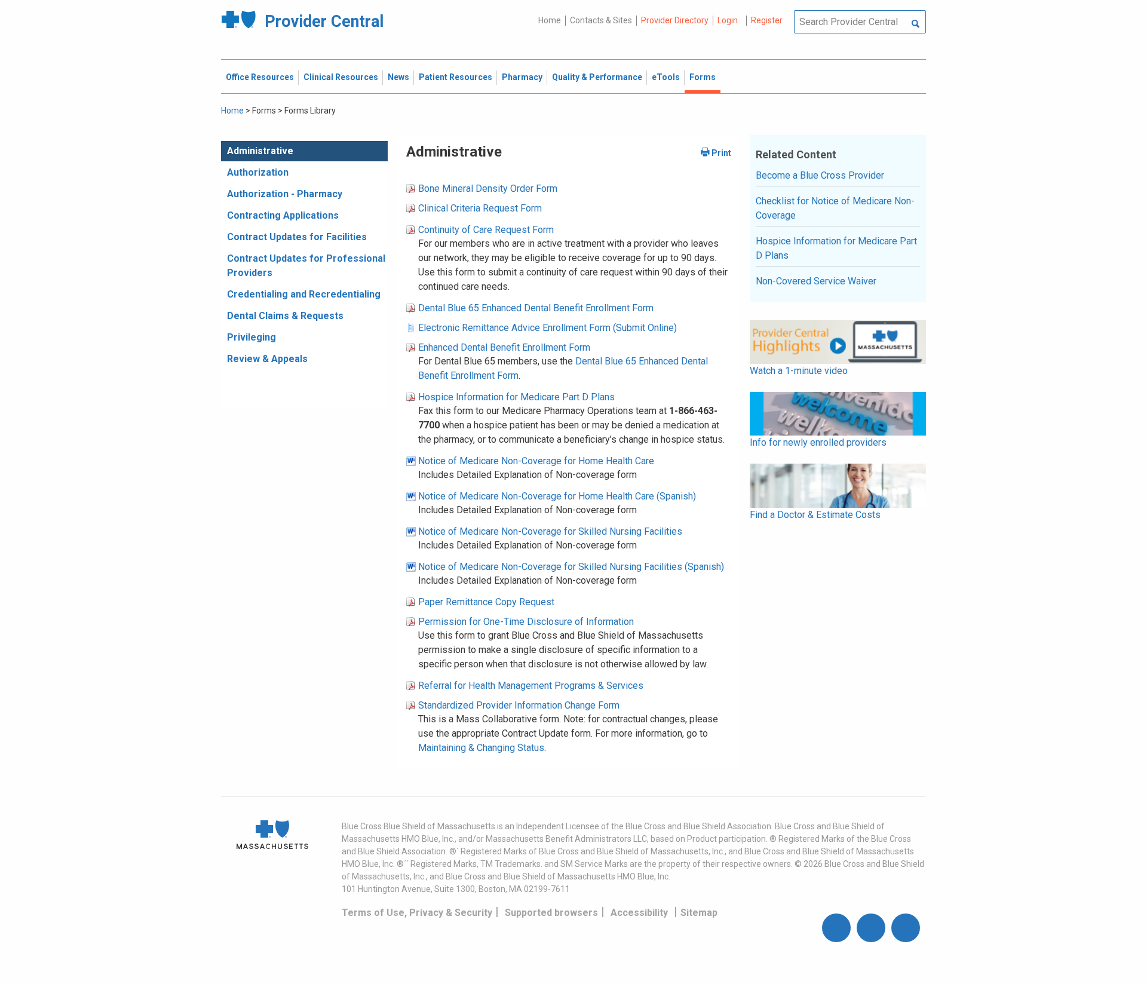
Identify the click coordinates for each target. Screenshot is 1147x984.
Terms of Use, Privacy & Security (417, 912)
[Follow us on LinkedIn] (905, 928)
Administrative (260, 151)
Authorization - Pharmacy (284, 194)
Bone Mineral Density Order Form (487, 188)
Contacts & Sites (601, 20)
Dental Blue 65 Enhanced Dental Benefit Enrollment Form (536, 308)
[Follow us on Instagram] (871, 928)
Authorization (258, 172)
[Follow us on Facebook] (836, 928)
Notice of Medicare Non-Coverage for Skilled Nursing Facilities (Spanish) (571, 566)
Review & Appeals (267, 358)
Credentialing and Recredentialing (304, 294)
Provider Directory (675, 20)
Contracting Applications (283, 215)
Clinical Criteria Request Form (480, 208)
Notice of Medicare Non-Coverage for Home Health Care (536, 461)
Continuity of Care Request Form (486, 229)
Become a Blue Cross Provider (820, 175)
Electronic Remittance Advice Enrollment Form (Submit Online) (547, 327)
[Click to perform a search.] (915, 24)
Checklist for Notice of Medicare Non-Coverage (835, 208)
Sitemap (698, 912)
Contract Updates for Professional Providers (306, 265)
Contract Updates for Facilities (297, 237)
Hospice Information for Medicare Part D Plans (516, 397)
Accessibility (639, 912)
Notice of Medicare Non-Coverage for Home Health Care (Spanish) (557, 496)
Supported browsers (551, 912)
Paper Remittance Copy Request (486, 602)
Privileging (251, 337)
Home (549, 20)
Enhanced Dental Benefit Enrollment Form (504, 347)
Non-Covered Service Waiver (816, 281)
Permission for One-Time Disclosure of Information (526, 621)
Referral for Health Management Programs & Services (530, 685)
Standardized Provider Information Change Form (518, 705)
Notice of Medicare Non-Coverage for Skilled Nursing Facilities (550, 531)
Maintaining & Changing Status (481, 747)
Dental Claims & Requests (285, 315)
